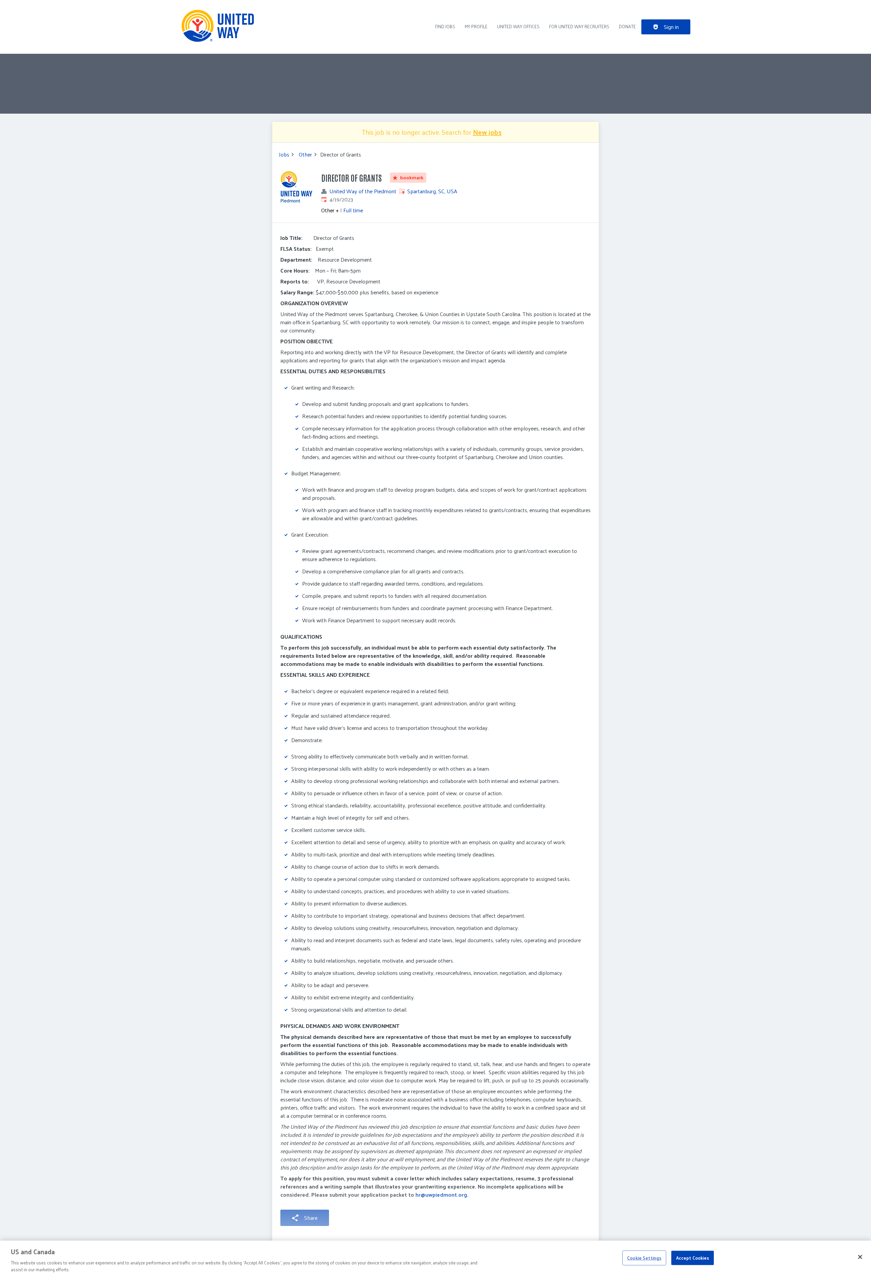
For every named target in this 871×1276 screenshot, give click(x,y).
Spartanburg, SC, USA (432, 191)
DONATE (627, 26)
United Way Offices (518, 26)
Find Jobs (445, 26)
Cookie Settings (644, 1258)
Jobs (284, 154)
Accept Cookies (692, 1258)
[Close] (860, 1256)
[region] (435, 1258)
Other (305, 154)
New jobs (487, 132)
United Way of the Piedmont (362, 191)
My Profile (476, 26)
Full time (353, 210)
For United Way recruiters (579, 26)
